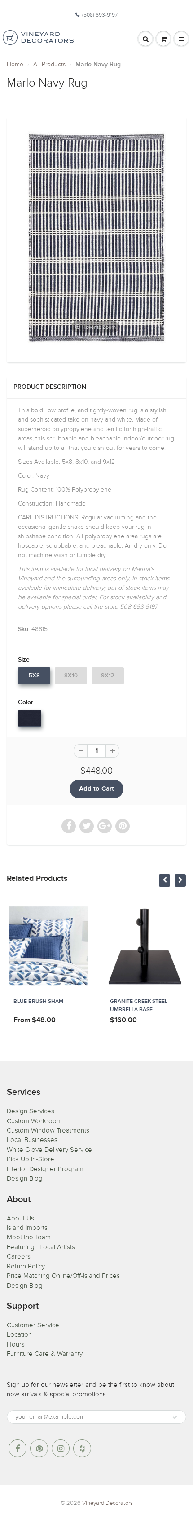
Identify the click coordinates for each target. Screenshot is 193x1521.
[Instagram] (61, 1448)
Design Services (30, 1111)
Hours (16, 1344)
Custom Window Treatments (48, 1130)
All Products (49, 64)
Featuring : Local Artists (41, 1247)
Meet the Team (29, 1237)
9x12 (107, 676)
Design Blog (25, 1178)
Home (15, 64)
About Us (20, 1218)
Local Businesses (32, 1140)
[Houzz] (82, 1448)
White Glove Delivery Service (49, 1150)
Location (19, 1334)
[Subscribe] (175, 1417)
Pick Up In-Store (30, 1159)
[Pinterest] (39, 1448)
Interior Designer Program (45, 1169)
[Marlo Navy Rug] (96, 238)
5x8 (34, 676)
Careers (19, 1256)
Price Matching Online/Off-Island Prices (63, 1276)
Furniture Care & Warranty (45, 1354)
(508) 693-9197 (100, 15)
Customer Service (33, 1325)
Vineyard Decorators (107, 1503)
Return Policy (26, 1266)
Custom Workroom (34, 1121)
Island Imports (27, 1228)
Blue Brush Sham (38, 1001)
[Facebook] (17, 1448)
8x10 (71, 676)
